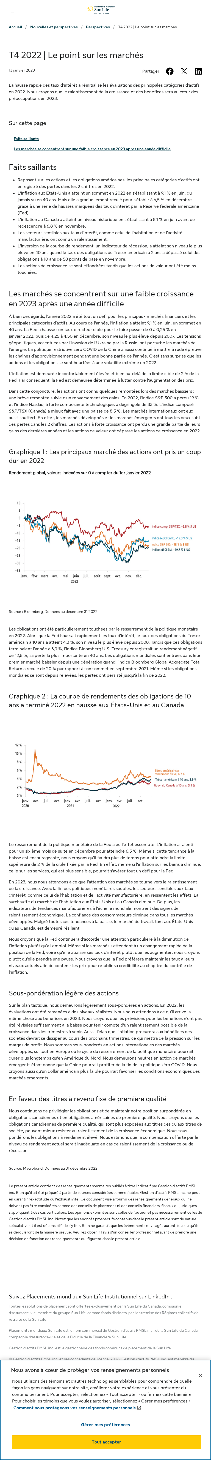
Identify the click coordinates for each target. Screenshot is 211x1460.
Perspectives (98, 27)
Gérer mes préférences (105, 1424)
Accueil (15, 27)
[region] (105, 1410)
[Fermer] (201, 1375)
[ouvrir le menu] (13, 10)
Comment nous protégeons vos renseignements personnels (74, 1408)
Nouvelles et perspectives (54, 27)
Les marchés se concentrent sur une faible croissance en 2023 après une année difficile (92, 149)
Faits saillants (26, 139)
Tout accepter (106, 1442)
